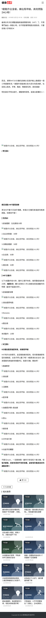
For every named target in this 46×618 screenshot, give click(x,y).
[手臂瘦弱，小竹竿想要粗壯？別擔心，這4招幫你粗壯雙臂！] (34, 592)
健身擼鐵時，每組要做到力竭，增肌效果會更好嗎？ (12, 602)
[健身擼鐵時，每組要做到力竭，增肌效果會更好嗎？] (12, 592)
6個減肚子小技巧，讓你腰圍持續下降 (33, 579)
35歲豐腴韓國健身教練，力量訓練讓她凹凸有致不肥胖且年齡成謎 (12, 579)
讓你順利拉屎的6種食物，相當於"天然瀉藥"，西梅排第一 (11, 511)
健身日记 (4, 17)
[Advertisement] (23, 55)
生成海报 (8, 487)
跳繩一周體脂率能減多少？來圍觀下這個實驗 (34, 556)
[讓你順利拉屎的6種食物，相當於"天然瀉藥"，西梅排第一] (12, 501)
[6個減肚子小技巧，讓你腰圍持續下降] (34, 570)
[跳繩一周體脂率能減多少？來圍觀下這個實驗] (34, 547)
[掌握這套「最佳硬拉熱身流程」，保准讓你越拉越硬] (34, 501)
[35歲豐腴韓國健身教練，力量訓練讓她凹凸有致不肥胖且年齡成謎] (12, 570)
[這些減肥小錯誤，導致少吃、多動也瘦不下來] (12, 524)
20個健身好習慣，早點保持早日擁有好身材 (11, 556)
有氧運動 (26, 17)
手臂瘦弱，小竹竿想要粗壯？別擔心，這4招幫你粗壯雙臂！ (33, 602)
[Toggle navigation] (42, 3)
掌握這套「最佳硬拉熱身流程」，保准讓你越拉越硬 (34, 511)
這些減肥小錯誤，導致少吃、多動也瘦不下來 (11, 533)
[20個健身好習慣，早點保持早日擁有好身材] (12, 547)
